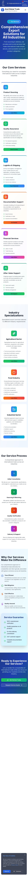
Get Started (14, 222)
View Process (14, 149)
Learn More (14, 113)
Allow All (7, 871)
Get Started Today (15, 680)
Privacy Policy (14, 865)
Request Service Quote (13, 685)
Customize (18, 871)
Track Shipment (14, 186)
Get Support (14, 293)
